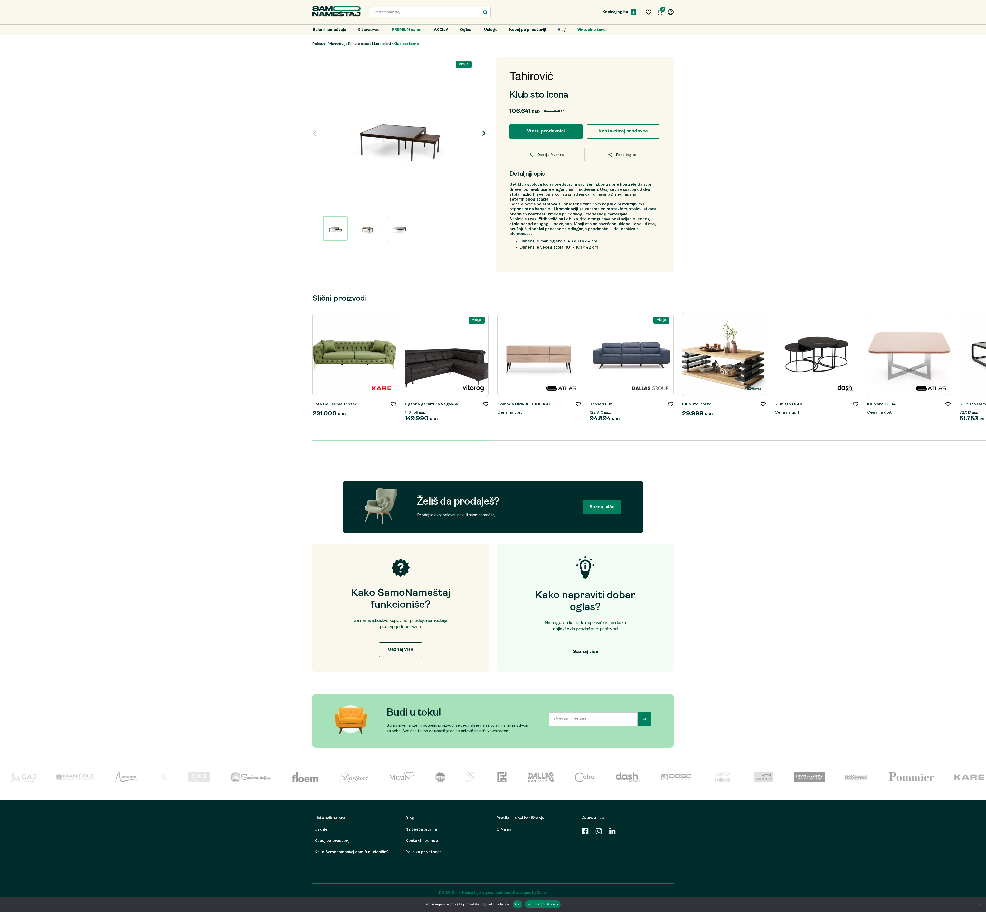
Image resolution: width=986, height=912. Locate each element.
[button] (483, 133)
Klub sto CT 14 (881, 404)
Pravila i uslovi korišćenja (520, 818)
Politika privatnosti (423, 852)
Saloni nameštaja (329, 30)
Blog (562, 30)
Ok (517, 904)
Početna (319, 44)
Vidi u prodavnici (546, 131)
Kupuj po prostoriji (527, 30)
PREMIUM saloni (407, 30)
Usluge (491, 30)
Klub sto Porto (697, 404)
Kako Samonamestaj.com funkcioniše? (351, 852)
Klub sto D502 (789, 404)
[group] (399, 133)
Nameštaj (337, 44)
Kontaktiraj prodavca (623, 131)
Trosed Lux (601, 404)
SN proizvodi (369, 30)
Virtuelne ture (591, 30)
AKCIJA (441, 30)
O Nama (503, 830)
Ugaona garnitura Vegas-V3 (432, 404)
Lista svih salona (330, 818)
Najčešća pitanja (421, 830)
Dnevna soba (358, 44)
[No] (979, 904)
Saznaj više (602, 507)
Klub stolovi (381, 44)
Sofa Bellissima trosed (334, 404)
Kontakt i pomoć (421, 841)
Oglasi (466, 30)
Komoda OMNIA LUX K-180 (523, 404)
